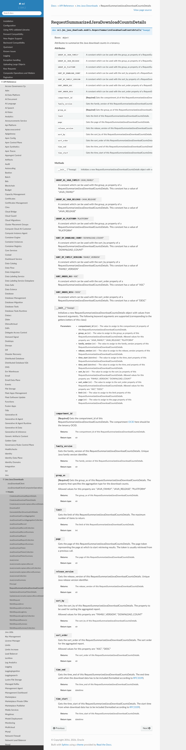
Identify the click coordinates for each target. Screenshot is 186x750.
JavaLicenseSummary (18, 580)
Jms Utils (9, 632)
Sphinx (65, 745)
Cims (7, 207)
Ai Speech (9, 108)
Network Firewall (12, 736)
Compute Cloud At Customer (18, 229)
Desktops (9, 341)
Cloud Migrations (12, 220)
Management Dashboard (16, 693)
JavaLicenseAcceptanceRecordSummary (25, 572)
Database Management (15, 298)
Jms (7, 475)
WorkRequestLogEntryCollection (22, 616)
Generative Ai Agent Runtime (18, 423)
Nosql (7, 744)
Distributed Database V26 (16, 363)
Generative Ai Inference (15, 432)
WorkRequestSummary (18, 624)
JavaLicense (14, 560)
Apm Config (10, 138)
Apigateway (10, 134)
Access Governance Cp (15, 86)
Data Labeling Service (14, 276)
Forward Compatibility (13, 34)
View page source (143, 10)
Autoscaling (10, 168)
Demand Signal (12, 337)
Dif (6, 350)
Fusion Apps (10, 406)
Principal (13, 584)
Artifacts (9, 160)
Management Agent (14, 688)
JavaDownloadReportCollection (22, 540)
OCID (131, 422)
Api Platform (10, 125)
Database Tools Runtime (16, 311)
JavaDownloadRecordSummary (22, 532)
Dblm (7, 320)
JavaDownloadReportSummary (21, 544)
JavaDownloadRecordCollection (22, 528)
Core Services (11, 250)
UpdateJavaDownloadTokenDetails (23, 592)
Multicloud (10, 727)
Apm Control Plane (13, 142)
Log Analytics (11, 662)
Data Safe (9, 285)
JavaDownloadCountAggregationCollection (26, 520)
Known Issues (9, 51)
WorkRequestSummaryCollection (22, 628)
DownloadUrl (15, 508)
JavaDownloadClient (16, 484)
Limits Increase (11, 649)
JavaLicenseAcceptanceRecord (21, 564)
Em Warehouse (12, 371)
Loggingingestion (12, 671)
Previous (60, 728)
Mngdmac (9, 714)
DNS (7, 367)
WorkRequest (15, 600)
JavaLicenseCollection (18, 576)
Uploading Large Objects (14, 64)
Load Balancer (11, 654)
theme (80, 745)
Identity (8, 454)
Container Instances (14, 242)
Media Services (11, 710)
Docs (53, 6)
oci (23, 4)
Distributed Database (14, 358)
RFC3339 (138, 678)
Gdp (7, 410)
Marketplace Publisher (15, 706)
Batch (7, 177)
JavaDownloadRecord (18, 524)
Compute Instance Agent (16, 233)
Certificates (10, 199)
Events (8, 384)
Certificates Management (16, 203)
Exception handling (11, 60)
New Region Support (12, 38)
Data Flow (9, 268)
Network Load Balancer (15, 740)
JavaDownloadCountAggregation (22, 516)
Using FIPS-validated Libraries (16, 30)
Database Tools (12, 307)
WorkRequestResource (18, 620)
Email (7, 376)
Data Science (11, 289)
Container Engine (12, 237)
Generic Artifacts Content (16, 436)
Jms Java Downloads (14, 479)
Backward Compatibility (14, 43)
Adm (7, 91)
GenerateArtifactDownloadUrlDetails (24, 512)
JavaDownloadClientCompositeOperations (25, 488)
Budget (8, 190)
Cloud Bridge (11, 212)
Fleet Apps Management (16, 393)
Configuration (9, 26)
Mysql (7, 732)
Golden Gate (10, 441)
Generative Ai (11, 415)
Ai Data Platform (12, 95)
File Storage (10, 389)
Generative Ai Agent (14, 419)
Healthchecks (11, 449)
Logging (6, 56)
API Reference (9, 82)
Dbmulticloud (11, 324)
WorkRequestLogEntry (18, 612)
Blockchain (10, 186)
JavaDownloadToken (18, 548)
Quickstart (8, 47)
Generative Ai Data (13, 428)
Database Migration (14, 302)
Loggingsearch (11, 675)
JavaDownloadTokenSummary (21, 556)
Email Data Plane (12, 380)
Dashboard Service (13, 259)
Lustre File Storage (13, 680)
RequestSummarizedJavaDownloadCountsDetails (27, 588)
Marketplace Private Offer (16, 701)
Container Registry (13, 246)
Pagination (8, 77)
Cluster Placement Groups (16, 224)
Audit (7, 164)
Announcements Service (16, 121)
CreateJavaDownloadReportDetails (23, 496)
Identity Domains (13, 462)
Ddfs (7, 328)
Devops (8, 346)
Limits (7, 645)
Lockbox (8, 658)
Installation (8, 21)
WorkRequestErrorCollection (21, 608)
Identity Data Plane (13, 458)
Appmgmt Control (13, 155)
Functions (9, 402)
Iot (6, 471)
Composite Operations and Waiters (19, 73)
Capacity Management (15, 194)
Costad (8, 255)
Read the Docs (104, 745)
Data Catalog (11, 263)
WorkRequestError (17, 604)
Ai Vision (9, 112)
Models (11, 492)
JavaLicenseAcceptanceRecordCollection (25, 568)
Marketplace (10, 697)
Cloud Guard (10, 216)
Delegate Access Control (16, 333)
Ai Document (11, 99)
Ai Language (10, 104)
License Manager (12, 641)
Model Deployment (13, 719)
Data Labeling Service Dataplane (19, 281)
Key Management (13, 637)
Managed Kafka (12, 684)
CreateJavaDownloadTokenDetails (23, 500)
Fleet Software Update (15, 397)
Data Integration (12, 272)
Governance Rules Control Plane (19, 445)
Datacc (8, 315)
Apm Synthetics (12, 147)
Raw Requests (9, 69)
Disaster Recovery (13, 354)
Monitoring (10, 723)
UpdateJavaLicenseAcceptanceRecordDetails (27, 596)
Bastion (8, 173)
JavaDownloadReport (18, 536)
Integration (10, 466)
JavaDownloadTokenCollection (21, 552)
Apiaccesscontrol (12, 130)
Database (9, 294)
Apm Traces (10, 151)
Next (145, 728)
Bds (6, 181)
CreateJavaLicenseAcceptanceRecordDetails (26, 504)
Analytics (9, 117)
